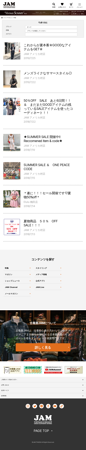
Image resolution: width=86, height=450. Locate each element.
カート (71, 7)
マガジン (8, 274)
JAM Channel (11, 287)
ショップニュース (12, 281)
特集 (7, 268)
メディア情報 (41, 274)
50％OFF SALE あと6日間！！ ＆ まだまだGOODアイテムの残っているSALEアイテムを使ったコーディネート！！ (49, 107)
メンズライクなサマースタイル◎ (48, 73)
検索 (53, 7)
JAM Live (40, 287)
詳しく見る (43, 347)
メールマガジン (11, 293)
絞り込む (44, 22)
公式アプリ (40, 281)
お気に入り (62, 7)
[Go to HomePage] (2, 17)
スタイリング (41, 268)
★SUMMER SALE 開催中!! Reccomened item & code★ (43, 139)
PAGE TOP (41, 431)
